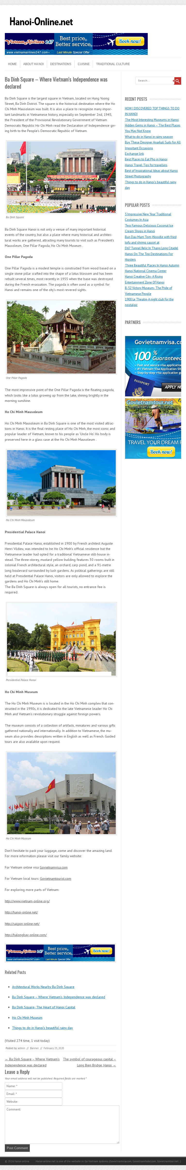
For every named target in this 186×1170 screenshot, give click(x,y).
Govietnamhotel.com (144, 1161)
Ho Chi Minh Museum (27, 1017)
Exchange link (134, 154)
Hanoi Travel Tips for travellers (146, 165)
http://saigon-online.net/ (22, 923)
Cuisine (84, 64)
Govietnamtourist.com (55, 878)
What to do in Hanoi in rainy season (149, 137)
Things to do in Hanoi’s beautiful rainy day (42, 1028)
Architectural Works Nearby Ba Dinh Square (43, 987)
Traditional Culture (113, 64)
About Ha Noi (33, 64)
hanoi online (22, 1161)
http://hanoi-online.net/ (21, 912)
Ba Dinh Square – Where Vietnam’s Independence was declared (58, 997)
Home (12, 64)
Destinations (60, 64)
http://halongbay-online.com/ (26, 935)
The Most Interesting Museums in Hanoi (152, 120)
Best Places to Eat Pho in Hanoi (146, 159)
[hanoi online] (41, 31)
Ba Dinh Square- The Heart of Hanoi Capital (43, 1007)
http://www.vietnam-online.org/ (27, 901)
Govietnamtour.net (167, 1161)
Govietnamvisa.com (54, 867)
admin (21, 1048)
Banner (34, 1048)
